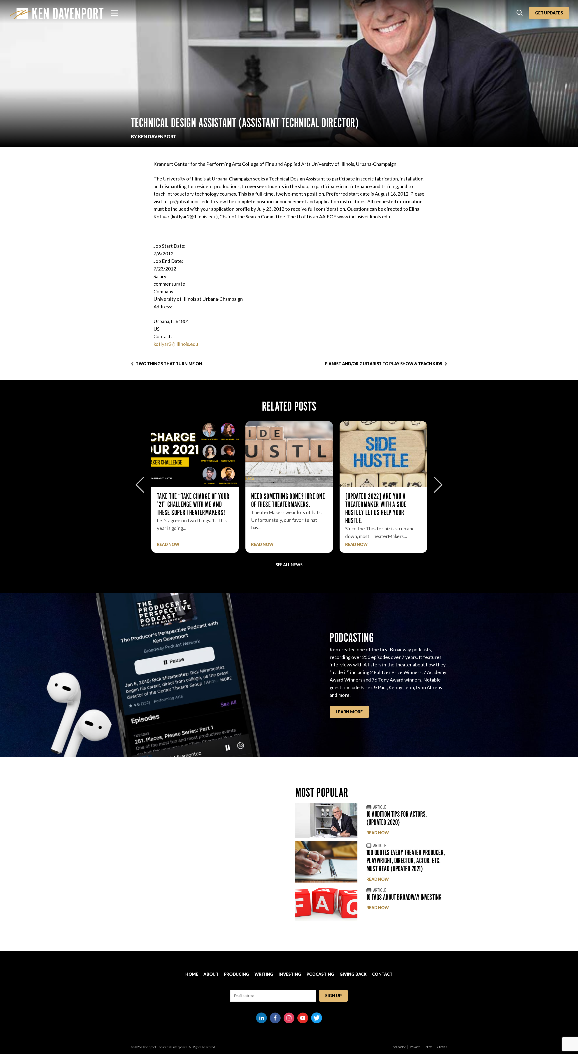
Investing (290, 974)
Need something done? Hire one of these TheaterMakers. (194, 500)
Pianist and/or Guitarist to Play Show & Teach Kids (383, 363)
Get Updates (549, 12)
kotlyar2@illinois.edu (176, 344)
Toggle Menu (114, 13)
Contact (382, 974)
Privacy (415, 1047)
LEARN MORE (349, 711)
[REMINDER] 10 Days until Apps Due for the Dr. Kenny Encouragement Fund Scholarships (381, 508)
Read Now (168, 544)
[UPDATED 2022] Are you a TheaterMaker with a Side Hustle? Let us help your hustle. (281, 508)
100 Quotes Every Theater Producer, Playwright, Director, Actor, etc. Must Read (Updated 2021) (405, 860)
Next (438, 485)
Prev (140, 485)
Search (519, 13)
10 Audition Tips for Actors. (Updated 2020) (396, 818)
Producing (236, 974)
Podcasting (320, 974)
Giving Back (353, 974)
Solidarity (399, 1047)
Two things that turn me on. (169, 363)
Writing (263, 974)
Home (191, 974)
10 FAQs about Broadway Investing (403, 897)
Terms (428, 1047)
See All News (289, 564)
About (211, 974)
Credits (442, 1047)
